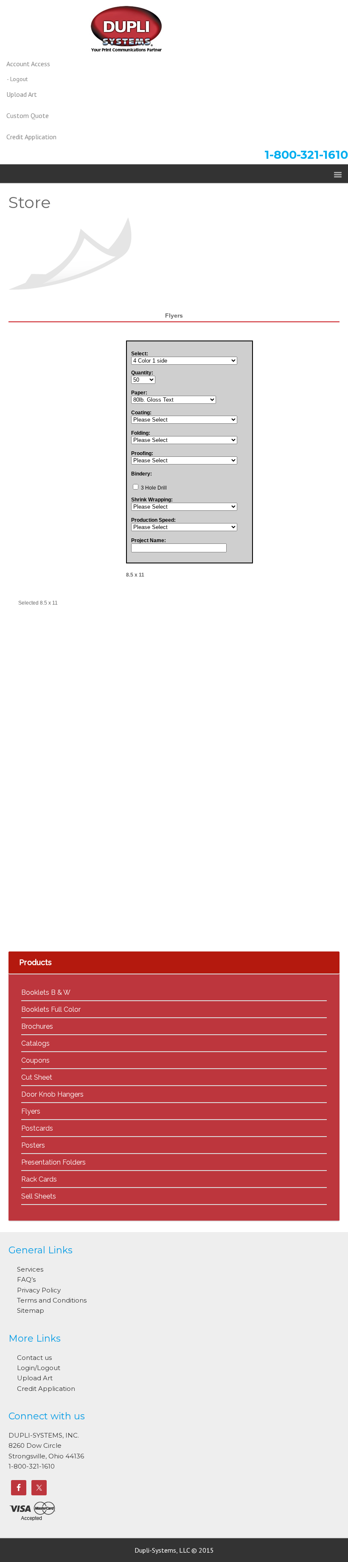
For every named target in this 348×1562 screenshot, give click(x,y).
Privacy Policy (39, 1290)
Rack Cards (39, 1179)
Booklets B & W (45, 992)
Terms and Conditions (52, 1300)
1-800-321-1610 (306, 155)
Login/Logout (38, 1368)
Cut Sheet (36, 1077)
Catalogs (35, 1043)
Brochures (37, 1026)
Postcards (37, 1128)
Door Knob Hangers (52, 1094)
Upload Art (35, 1378)
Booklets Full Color (51, 1009)
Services (30, 1269)
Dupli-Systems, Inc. (174, 33)
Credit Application (46, 1389)
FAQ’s (26, 1279)
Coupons (35, 1060)
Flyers (30, 1111)
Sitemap (30, 1310)
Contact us (34, 1358)
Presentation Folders (53, 1162)
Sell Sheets (38, 1196)
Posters (33, 1145)
